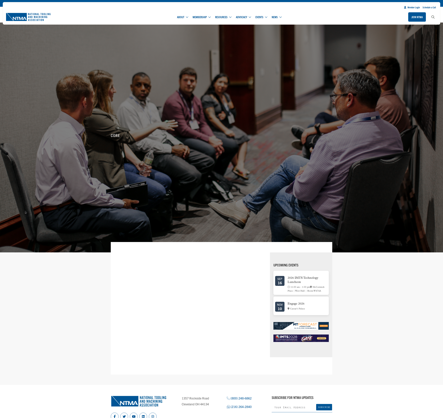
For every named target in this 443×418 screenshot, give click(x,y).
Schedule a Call (429, 7)
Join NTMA (417, 17)
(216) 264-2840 (241, 407)
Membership (200, 17)
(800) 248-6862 (241, 398)
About (180, 17)
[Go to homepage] (28, 17)
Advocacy (241, 17)
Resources (221, 17)
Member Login (414, 7)
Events (259, 17)
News (275, 17)
